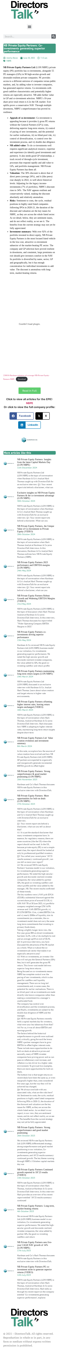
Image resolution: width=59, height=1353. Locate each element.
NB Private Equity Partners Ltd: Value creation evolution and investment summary (35, 741)
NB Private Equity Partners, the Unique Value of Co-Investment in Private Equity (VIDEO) (35, 529)
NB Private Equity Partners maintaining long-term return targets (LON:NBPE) (35, 672)
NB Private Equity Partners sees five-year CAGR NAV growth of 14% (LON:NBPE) (34, 1245)
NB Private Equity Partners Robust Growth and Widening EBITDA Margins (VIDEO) (36, 598)
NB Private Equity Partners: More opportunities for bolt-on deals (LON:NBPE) (33, 799)
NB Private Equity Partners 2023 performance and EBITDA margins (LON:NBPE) (33, 565)
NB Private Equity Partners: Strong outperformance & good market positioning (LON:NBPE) (33, 774)
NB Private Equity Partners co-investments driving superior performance (31, 635)
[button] (29, 26)
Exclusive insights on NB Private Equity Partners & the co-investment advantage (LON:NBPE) (36, 496)
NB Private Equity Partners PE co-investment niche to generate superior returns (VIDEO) (34, 1270)
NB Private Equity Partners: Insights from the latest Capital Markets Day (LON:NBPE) (34, 462)
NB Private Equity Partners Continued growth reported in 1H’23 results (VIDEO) (35, 1172)
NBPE (8, 61)
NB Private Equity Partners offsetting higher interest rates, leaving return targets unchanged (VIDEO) (34, 704)
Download (22, 379)
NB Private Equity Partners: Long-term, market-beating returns (36, 1207)
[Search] (53, 36)
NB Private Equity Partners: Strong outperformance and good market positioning (33, 1130)
